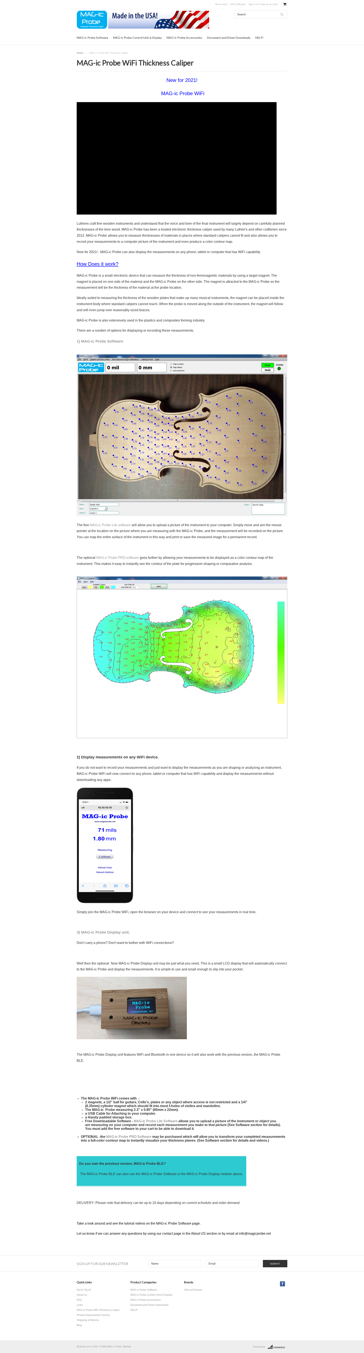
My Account (221, 4)
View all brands (193, 1289)
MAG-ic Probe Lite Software (156, 1121)
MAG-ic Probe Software (92, 37)
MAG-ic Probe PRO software (117, 557)
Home (80, 53)
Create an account (268, 4)
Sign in (252, 4)
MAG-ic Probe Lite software (110, 525)
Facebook (282, 1283)
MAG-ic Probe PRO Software (128, 1136)
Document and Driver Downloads (228, 37)
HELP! (259, 37)
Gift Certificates (238, 4)
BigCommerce (277, 1347)
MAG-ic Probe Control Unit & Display (137, 37)
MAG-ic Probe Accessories (184, 37)
